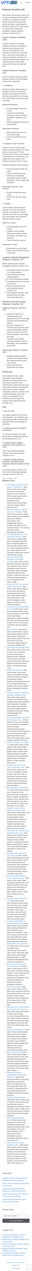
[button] (21, 2)
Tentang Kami (21, 1262)
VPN (15, 1268)
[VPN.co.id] (9, 2)
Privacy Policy (16, 1265)
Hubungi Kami (11, 1262)
